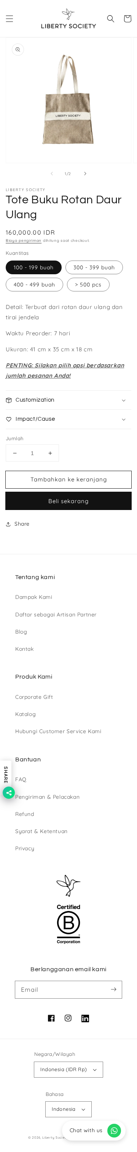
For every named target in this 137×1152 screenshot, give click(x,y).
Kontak (24, 648)
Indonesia (64, 1109)
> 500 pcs (88, 284)
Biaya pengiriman (23, 240)
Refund (24, 814)
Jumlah (14, 438)
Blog (21, 631)
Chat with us (86, 1130)
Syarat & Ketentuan (41, 831)
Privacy (24, 848)
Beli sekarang (68, 501)
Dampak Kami (34, 597)
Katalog (25, 714)
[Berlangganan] (113, 989)
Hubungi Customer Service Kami (58, 731)
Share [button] (22, 523)
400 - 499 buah (34, 284)
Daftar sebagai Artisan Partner (56, 614)
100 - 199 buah (34, 267)
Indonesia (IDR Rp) (63, 1069)
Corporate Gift (34, 696)
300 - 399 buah (94, 267)
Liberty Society (55, 1137)
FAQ (21, 779)
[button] (9, 18)
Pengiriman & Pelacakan (47, 796)
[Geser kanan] (85, 173)
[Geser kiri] (51, 173)
